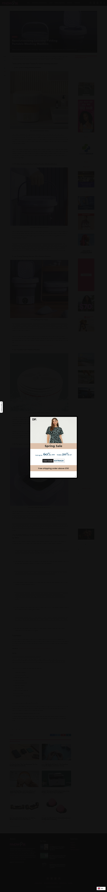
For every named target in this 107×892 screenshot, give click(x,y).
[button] (1, 407)
